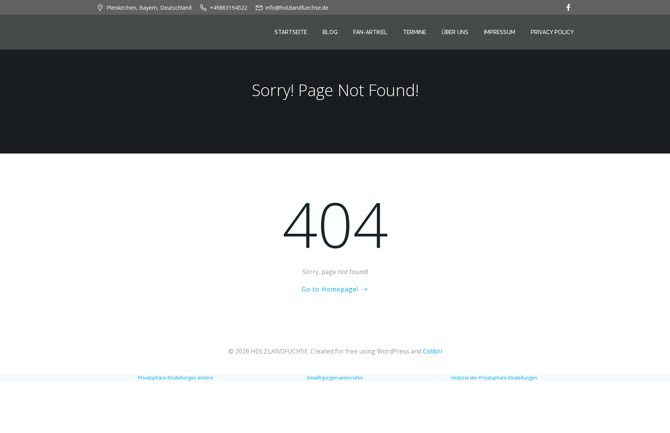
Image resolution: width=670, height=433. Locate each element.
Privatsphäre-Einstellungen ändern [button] (175, 377)
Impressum (499, 32)
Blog (330, 32)
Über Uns (455, 32)
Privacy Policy (552, 32)
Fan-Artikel (370, 32)
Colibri (432, 351)
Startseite (291, 32)
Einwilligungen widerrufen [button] (335, 377)
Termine (414, 32)
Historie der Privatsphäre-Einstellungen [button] (494, 377)
